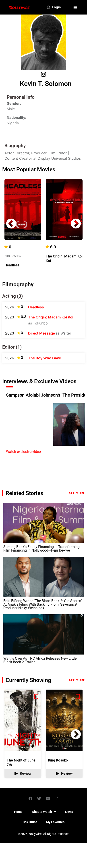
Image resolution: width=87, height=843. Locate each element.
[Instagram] (56, 798)
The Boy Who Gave (44, 358)
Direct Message (41, 333)
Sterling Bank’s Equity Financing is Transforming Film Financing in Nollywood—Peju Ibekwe (41, 548)
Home (18, 812)
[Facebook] (30, 798)
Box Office (30, 822)
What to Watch (41, 812)
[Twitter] (39, 798)
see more (77, 680)
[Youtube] (48, 798)
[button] (75, 7)
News (69, 812)
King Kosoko (58, 760)
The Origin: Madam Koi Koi (50, 317)
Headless (11, 265)
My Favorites (55, 822)
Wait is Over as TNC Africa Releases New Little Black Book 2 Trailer (40, 660)
